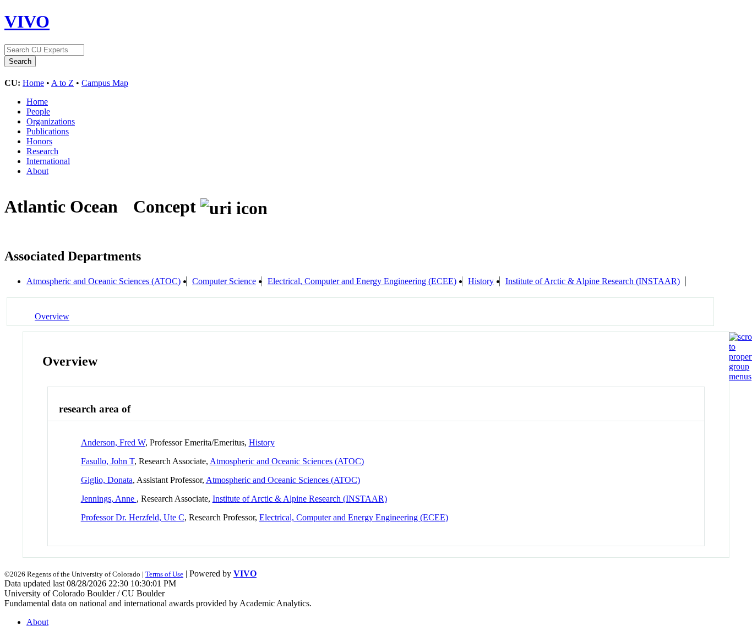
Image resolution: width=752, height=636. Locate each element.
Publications (47, 131)
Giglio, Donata (107, 480)
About (37, 171)
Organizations (50, 121)
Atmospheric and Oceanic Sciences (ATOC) (103, 281)
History (481, 281)
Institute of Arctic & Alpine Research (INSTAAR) (592, 281)
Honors (39, 141)
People (38, 111)
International (48, 161)
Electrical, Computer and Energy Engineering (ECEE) (362, 281)
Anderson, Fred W (113, 442)
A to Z (62, 83)
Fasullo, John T (107, 461)
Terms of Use (164, 574)
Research (42, 151)
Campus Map (104, 83)
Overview (52, 316)
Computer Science (224, 281)
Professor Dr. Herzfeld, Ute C (132, 517)
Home (33, 83)
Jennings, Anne (109, 498)
